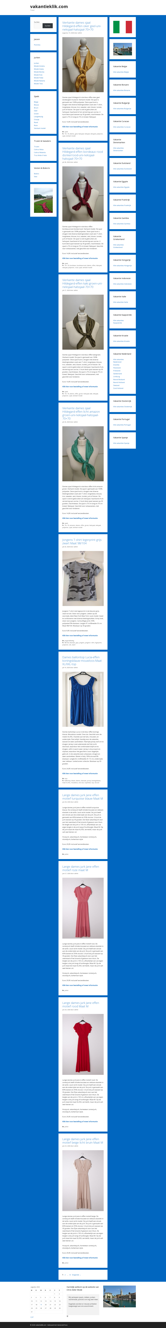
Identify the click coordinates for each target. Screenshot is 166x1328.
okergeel (93, 134)
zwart (74, 645)
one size (81, 783)
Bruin (36, 108)
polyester (100, 134)
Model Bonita (39, 72)
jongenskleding (69, 641)
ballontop (67, 781)
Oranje (36, 119)
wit (70, 645)
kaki (91, 394)
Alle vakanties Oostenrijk (122, 406)
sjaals (66, 132)
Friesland (116, 371)
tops (65, 778)
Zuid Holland (118, 388)
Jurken (36, 63)
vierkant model (71, 136)
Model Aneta (39, 69)
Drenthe (116, 365)
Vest (35, 176)
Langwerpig (38, 116)
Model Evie (38, 75)
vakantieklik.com (49, 6)
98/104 (66, 643)
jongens (81, 643)
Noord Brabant (119, 379)
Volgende (76, 1275)
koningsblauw (96, 781)
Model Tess (38, 83)
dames (72, 134)
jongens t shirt (89, 643)
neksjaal (87, 134)
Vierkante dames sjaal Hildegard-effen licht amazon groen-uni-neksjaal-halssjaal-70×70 (81, 413)
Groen (36, 114)
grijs (77, 643)
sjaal (63, 136)
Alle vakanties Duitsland (122, 169)
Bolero (36, 174)
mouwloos (74, 783)
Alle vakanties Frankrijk (122, 205)
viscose (97, 783)
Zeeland (116, 385)
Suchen (36, 22)
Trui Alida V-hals (40, 155)
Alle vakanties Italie (120, 302)
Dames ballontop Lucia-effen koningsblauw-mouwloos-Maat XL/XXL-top (82, 660)
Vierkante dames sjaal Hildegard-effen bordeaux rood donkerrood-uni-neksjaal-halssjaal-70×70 (82, 153)
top (93, 783)
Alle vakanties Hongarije (122, 265)
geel (76, 134)
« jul (31, 1317)
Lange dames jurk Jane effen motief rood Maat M (80, 1004)
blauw (73, 781)
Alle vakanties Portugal (122, 425)
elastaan (72, 643)
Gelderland (117, 374)
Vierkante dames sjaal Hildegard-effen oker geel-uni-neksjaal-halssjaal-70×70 (81, 26)
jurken (66, 854)
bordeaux (73, 265)
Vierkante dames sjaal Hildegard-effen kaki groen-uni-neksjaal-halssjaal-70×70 (82, 283)
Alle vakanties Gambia (121, 224)
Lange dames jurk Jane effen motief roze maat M (80, 868)
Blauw (36, 105)
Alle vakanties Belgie (121, 72)
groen (81, 394)
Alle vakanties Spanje (121, 443)
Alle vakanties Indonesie (122, 284)
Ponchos (37, 45)
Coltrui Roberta (40, 152)
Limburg (116, 376)
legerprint (98, 643)
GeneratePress (62, 1325)
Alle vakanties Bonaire (121, 90)
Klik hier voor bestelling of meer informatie (80, 127)
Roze (36, 125)
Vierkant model (40, 128)
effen (93, 265)
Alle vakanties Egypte (121, 187)
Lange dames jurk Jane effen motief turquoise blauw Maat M (82, 796)
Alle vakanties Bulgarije (122, 108)
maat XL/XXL (66, 783)
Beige (36, 102)
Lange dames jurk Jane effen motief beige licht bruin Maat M (82, 1140)
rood (76, 267)
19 (41, 1305)
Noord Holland (119, 382)
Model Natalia (39, 81)
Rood (36, 122)
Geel (35, 111)
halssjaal (81, 134)
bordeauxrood (81, 265)
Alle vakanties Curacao (121, 127)
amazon (72, 525)
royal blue (88, 783)
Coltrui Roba (39, 149)
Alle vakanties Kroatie (121, 341)
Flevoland (117, 368)
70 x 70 (66, 134)
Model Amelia (39, 66)
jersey (89, 781)
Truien (36, 146)
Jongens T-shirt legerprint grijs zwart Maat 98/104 (82, 541)
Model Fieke (38, 78)
